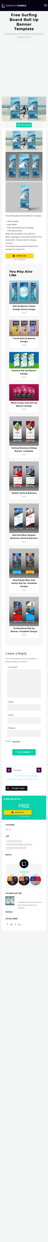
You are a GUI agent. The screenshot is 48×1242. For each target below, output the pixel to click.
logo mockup (20, 776)
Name (11, 702)
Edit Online (26, 125)
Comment (13, 667)
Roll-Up (8, 829)
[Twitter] (11, 925)
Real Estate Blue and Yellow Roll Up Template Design (24, 583)
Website (12, 728)
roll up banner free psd (14, 841)
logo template (32, 776)
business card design (15, 779)
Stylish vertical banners (24, 493)
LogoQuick (24, 872)
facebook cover (31, 779)
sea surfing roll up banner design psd (19, 844)
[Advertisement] (24, 66)
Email (11, 715)
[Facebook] (7, 925)
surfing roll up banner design (16, 848)
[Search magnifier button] (39, 770)
